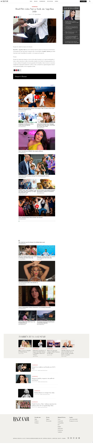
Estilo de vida (50, 1)
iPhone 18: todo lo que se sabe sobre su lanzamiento (71, 32)
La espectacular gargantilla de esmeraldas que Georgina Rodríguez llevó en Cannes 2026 (72, 37)
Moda (31, 1)
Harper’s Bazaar (38, 14)
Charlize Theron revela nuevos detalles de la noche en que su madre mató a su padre (67, 353)
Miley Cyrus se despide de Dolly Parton (24, 351)
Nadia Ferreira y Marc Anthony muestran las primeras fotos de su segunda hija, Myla (44, 405)
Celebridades (42, 1)
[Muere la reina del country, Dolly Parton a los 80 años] (53, 343)
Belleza (35, 1)
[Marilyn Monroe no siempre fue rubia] (25, 393)
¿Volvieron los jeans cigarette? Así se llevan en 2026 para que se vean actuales (71, 27)
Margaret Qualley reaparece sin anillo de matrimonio (43, 379)
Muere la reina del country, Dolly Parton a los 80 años (53, 352)
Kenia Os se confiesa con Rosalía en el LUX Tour (43, 368)
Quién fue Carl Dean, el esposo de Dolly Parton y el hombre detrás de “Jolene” (39, 353)
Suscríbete (83, 1)
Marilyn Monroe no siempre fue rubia (44, 393)
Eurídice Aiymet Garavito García (42, 370)
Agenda (56, 1)
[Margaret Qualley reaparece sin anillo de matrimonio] (23, 379)
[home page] (5, 1)
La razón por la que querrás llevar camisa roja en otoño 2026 (72, 42)
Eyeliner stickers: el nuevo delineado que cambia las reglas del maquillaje (72, 22)
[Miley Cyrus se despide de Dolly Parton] (25, 343)
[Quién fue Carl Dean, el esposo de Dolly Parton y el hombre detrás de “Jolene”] (39, 343)
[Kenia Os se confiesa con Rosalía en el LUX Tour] (23, 367)
